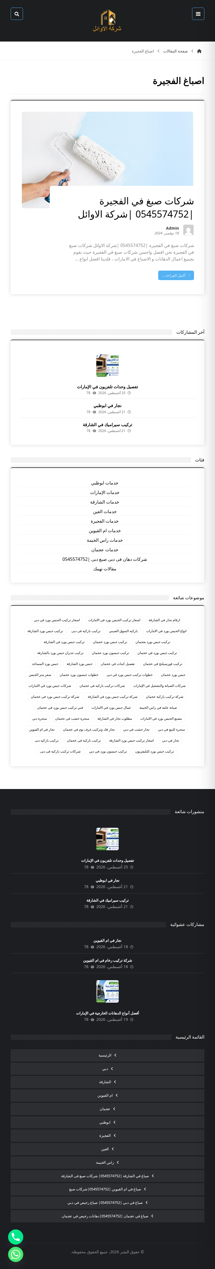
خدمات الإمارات (105, 492)
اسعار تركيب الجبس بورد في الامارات (114, 620)
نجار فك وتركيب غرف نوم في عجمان (89, 729)
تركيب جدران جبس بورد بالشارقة (60, 652)
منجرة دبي (39, 718)
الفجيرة (105, 1135)
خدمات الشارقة (104, 502)
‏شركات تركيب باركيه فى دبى (60, 751)
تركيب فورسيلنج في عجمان (162, 663)
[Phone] (15, 1237)
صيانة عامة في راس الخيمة (158, 707)
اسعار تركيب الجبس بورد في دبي (57, 620)
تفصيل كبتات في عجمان (118, 663)
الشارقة (105, 1081)
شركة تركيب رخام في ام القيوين (107, 960)
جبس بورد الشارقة (79, 663)
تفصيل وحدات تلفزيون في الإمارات (107, 386)
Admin (172, 229)
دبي (105, 1068)
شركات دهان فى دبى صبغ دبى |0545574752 (104, 559)
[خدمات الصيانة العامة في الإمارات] (107, 21)
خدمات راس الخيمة (105, 540)
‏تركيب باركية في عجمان (84, 740)
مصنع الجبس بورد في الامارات (161, 718)
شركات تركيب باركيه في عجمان (102, 685)
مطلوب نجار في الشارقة (114, 718)
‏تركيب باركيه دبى (47, 740)
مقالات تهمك (104, 569)
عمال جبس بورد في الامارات (111, 707)
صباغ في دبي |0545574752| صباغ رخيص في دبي (105, 1202)
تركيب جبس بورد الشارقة (45, 630)
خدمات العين (105, 511)
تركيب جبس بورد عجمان (110, 641)
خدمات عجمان (104, 550)
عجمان (105, 1108)
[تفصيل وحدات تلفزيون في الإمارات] (107, 365)
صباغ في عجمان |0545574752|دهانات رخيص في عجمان (105, 1215)
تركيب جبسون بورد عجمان (110, 652)
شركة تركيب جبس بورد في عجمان (55, 696)
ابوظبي (105, 1122)
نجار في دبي (170, 740)
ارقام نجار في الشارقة (164, 620)
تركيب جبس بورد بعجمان (152, 641)
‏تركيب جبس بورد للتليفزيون (154, 751)
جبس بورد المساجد (45, 663)
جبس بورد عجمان (173, 674)
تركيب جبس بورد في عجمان (157, 652)
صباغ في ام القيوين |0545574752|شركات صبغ (105, 1189)
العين (105, 1148)
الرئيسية (105, 1055)
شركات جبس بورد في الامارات (50, 685)
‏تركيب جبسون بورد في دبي (108, 751)
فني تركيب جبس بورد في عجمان (60, 707)
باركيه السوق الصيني (123, 630)
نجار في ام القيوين (42, 729)
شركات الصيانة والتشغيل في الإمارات (159, 685)
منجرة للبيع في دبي (171, 729)
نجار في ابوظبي (107, 405)
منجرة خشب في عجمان (72, 718)
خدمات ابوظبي (104, 483)
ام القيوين (105, 1095)
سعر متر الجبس (40, 674)
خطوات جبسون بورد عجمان (79, 674)
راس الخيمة (105, 1162)
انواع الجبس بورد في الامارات (166, 630)
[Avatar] (188, 229)
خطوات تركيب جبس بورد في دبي (130, 674)
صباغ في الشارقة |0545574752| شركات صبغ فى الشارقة (105, 1175)
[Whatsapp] (15, 1254)
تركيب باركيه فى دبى (86, 630)
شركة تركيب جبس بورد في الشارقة (112, 696)
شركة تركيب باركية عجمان (164, 696)
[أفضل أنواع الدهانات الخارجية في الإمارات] (107, 991)
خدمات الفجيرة (105, 521)
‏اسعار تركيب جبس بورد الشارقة (131, 740)
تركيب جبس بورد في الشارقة (64, 641)
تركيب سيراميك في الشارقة (107, 424)
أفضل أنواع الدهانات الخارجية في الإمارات (107, 1013)
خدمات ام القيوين (105, 530)
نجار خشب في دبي (136, 729)
